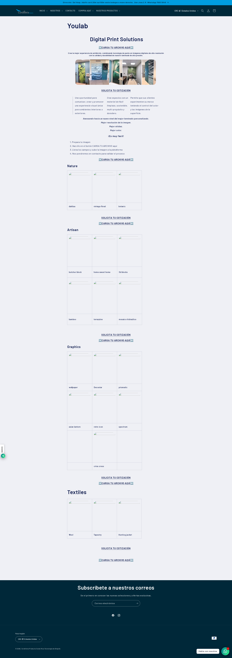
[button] (43, 11)
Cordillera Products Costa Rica (32, 649)
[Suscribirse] (137, 603)
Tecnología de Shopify (52, 649)
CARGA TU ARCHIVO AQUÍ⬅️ (116, 47)
